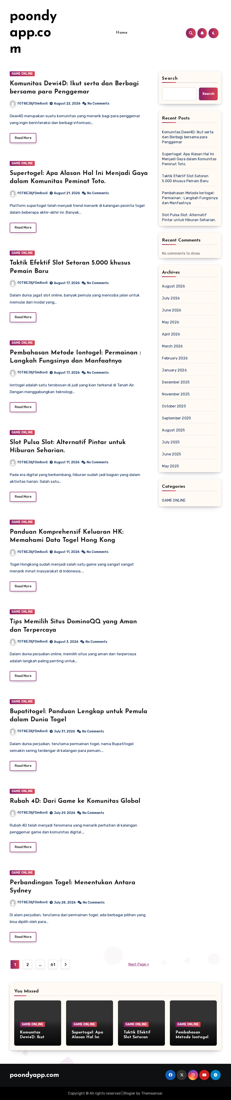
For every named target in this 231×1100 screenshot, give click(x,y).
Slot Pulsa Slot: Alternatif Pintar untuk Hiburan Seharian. (189, 217)
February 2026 (175, 358)
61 (53, 964)
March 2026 (172, 346)
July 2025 (171, 442)
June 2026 (171, 310)
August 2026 (173, 286)
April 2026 (171, 334)
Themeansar (151, 1093)
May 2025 (170, 466)
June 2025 (171, 454)
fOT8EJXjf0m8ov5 (32, 103)
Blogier (129, 1093)
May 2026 (170, 322)
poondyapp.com (33, 33)
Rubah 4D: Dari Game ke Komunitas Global (75, 801)
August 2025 (173, 430)
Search (170, 78)
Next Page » (138, 964)
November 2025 (175, 394)
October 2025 (174, 406)
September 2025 (176, 418)
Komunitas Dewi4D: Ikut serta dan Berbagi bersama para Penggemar (187, 137)
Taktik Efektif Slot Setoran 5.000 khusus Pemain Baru (185, 178)
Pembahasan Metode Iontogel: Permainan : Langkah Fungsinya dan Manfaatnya (190, 198)
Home (121, 33)
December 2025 (175, 382)
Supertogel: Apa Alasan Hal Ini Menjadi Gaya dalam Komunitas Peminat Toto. (189, 159)
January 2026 (174, 370)
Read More (23, 138)
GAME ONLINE (22, 74)
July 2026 (171, 298)
